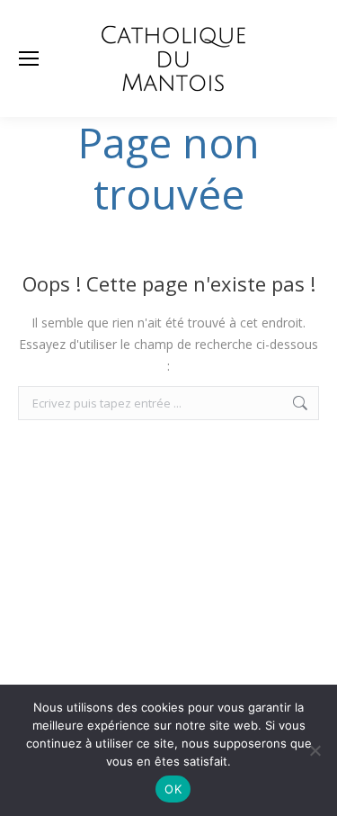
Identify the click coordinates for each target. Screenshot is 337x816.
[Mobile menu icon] (29, 58)
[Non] (315, 750)
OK (173, 789)
